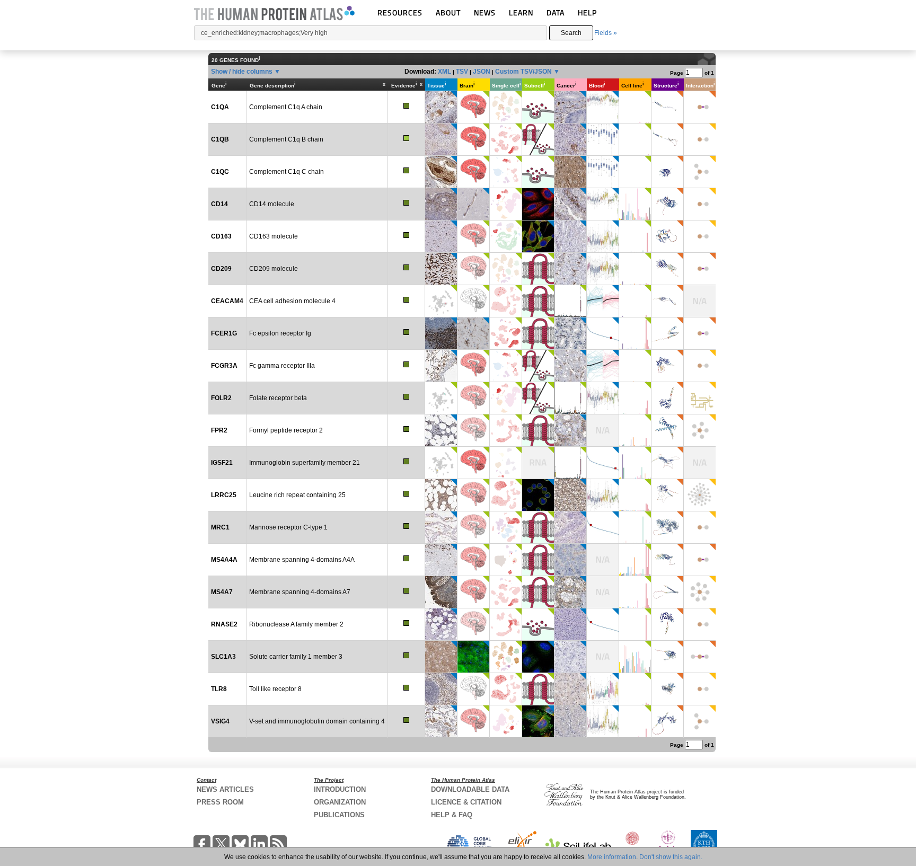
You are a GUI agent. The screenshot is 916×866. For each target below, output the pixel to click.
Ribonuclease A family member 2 (296, 624)
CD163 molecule (273, 236)
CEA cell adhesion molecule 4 (292, 301)
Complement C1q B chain (286, 139)
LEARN (521, 12)
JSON (481, 71)
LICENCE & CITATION (466, 802)
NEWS (485, 12)
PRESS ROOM (220, 802)
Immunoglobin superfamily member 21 (304, 462)
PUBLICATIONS (339, 815)
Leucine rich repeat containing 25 (297, 495)
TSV (462, 71)
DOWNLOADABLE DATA (470, 789)
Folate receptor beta (278, 398)
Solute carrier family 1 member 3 (295, 656)
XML (444, 71)
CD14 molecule (271, 204)
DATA (556, 12)
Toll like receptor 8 (275, 689)
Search (571, 33)
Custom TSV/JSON (523, 71)
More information (611, 857)
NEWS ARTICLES (225, 789)
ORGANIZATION (340, 802)
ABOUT (448, 12)
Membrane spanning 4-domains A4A (302, 559)
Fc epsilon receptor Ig (280, 333)
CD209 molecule (273, 268)
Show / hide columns (241, 71)
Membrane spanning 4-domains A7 (299, 592)
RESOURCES (399, 12)
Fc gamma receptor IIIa (282, 365)
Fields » (605, 33)
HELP (587, 12)
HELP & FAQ (451, 815)
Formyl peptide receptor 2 (286, 430)
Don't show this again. (670, 857)
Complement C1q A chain (285, 107)
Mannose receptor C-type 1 (288, 527)
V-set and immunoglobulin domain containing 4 (317, 721)
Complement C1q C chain (286, 171)
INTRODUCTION (340, 789)
